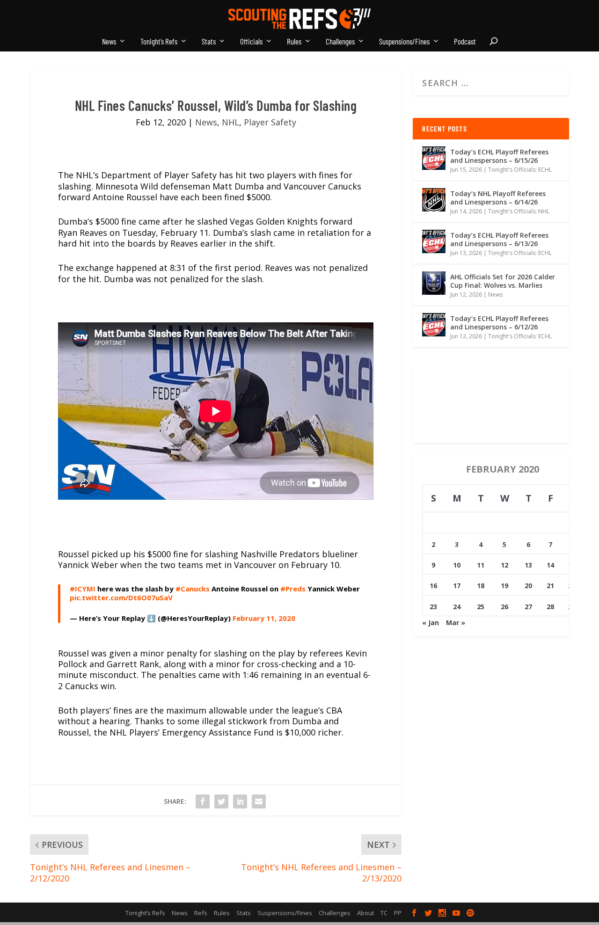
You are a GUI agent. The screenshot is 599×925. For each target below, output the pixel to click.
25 (480, 606)
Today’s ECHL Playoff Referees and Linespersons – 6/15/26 (499, 156)
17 (456, 585)
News (109, 41)
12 (504, 565)
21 (550, 585)
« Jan (430, 622)
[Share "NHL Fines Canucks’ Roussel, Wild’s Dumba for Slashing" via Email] (258, 801)
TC (383, 913)
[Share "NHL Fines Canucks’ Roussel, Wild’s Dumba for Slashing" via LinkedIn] (240, 801)
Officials (251, 41)
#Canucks (192, 588)
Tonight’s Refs (158, 41)
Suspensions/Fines (404, 41)
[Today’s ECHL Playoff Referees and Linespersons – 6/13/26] (434, 241)
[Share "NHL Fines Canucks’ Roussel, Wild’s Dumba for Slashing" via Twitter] (221, 801)
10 (456, 565)
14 (550, 565)
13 (528, 565)
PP (398, 913)
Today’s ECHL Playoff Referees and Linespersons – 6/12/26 (499, 322)
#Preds (293, 588)
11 (480, 565)
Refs (200, 913)
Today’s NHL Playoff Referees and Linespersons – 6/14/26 (498, 197)
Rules (294, 41)
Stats (209, 41)
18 (480, 585)
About (365, 913)
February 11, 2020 (264, 618)
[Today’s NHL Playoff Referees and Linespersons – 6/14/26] (434, 199)
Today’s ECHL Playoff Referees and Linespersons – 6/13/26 (499, 239)
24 (456, 606)
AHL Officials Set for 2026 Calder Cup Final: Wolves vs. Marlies (502, 281)
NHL (230, 122)
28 (550, 606)
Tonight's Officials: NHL (518, 211)
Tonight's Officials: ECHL (520, 170)
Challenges (340, 41)
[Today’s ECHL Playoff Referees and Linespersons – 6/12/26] (434, 324)
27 (528, 606)
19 (504, 585)
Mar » (455, 622)
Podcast (465, 41)
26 (504, 606)
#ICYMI (82, 588)
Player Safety (270, 122)
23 (433, 606)
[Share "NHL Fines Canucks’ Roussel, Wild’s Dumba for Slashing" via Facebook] (202, 801)
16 (433, 585)
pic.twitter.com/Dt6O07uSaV (121, 597)
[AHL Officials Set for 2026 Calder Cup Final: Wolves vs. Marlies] (434, 283)
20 (528, 585)
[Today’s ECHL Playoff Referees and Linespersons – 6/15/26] (434, 158)
